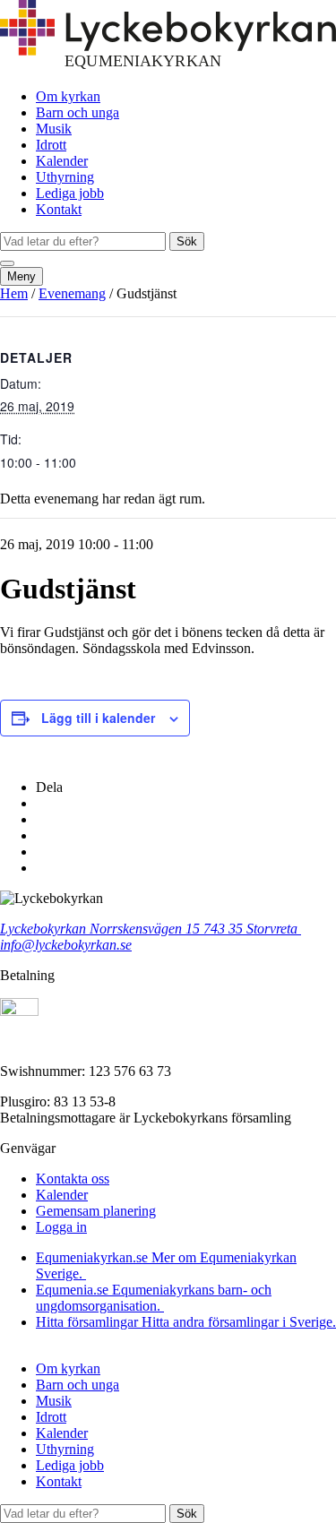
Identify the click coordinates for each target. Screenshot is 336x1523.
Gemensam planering (96, 1210)
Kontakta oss (72, 1178)
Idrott (51, 144)
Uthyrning (65, 177)
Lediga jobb (70, 193)
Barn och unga (77, 112)
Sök (187, 241)
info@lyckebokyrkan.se (66, 944)
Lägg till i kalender (98, 718)
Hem (14, 293)
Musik (54, 128)
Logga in (61, 1227)
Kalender (62, 160)
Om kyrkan (68, 96)
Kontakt (59, 209)
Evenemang (72, 293)
